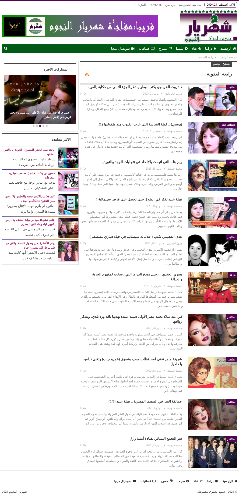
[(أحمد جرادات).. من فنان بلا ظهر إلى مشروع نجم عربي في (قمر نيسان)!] (40, 99)
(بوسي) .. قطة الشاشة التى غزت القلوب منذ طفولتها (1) (140, 124)
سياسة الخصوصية (190, 5)
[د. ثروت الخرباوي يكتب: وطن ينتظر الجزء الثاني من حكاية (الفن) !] (212, 100)
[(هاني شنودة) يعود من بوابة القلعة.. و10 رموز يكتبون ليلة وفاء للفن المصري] (68, 227)
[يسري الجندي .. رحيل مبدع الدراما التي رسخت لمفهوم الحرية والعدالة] (212, 287)
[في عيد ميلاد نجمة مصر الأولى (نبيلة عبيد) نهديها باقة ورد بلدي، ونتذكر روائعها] (212, 330)
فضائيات (144, 48)
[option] (40, 100)
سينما (179, 48)
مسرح (163, 48)
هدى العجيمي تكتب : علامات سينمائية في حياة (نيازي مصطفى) (135, 237)
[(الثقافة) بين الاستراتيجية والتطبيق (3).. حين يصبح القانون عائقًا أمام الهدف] (68, 204)
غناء (194, 48)
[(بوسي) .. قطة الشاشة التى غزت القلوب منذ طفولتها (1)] (212, 137)
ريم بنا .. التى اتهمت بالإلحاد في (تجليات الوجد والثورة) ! (141, 162)
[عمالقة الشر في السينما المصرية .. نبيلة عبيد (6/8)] (212, 414)
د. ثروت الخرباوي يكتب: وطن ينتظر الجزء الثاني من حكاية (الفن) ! (134, 87)
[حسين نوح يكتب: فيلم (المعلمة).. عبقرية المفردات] (68, 180)
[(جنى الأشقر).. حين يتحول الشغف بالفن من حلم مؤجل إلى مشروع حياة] (68, 251)
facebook (155, 5)
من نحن (170, 5)
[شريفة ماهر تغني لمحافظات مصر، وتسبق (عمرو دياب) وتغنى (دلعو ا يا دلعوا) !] (212, 372)
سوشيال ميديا (120, 48)
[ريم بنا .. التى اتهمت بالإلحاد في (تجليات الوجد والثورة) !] (212, 175)
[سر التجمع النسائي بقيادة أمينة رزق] (212, 451)
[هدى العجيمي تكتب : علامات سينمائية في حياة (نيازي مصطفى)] (212, 250)
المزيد (141, 5)
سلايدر (231, 87)
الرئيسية (226, 48)
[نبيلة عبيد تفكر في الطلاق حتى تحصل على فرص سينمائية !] (212, 212)
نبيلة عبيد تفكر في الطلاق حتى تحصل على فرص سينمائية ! (139, 199)
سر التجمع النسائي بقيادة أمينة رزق (156, 438)
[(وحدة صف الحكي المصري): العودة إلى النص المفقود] (68, 157)
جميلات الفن (228, 124)
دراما (208, 48)
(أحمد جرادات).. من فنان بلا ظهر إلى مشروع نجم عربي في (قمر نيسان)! (40, 114)
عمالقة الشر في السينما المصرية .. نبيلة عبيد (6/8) (145, 401)
